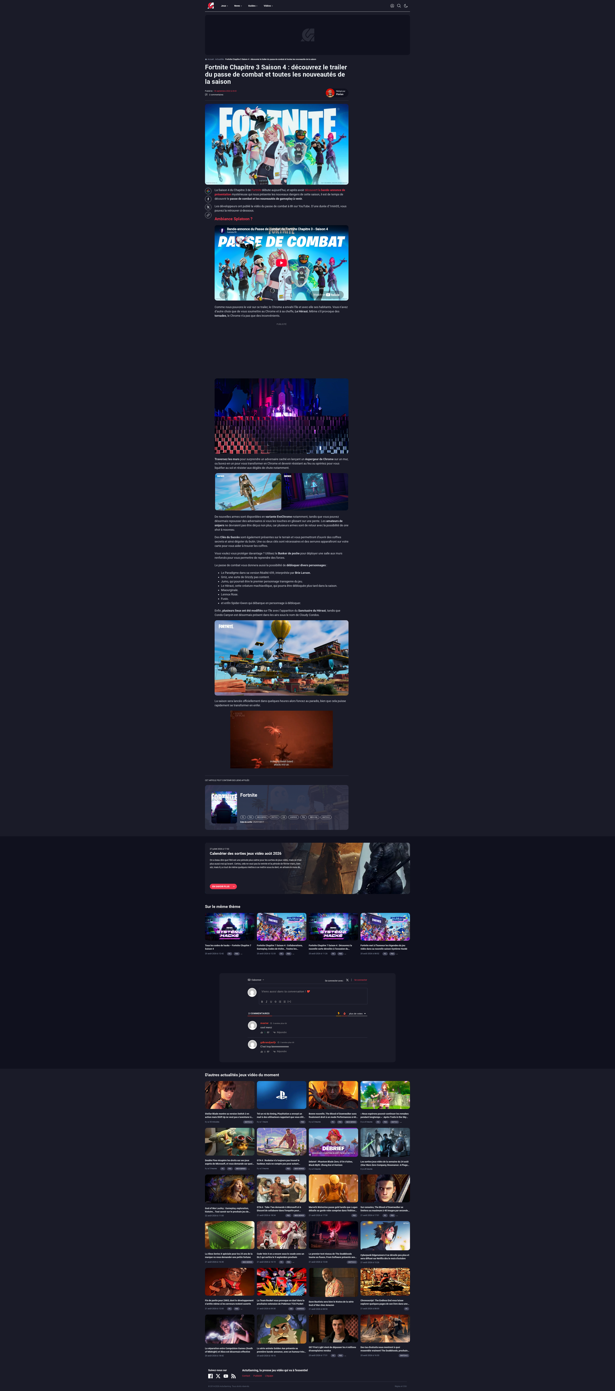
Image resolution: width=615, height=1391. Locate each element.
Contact (246, 1376)
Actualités (219, 59)
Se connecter (360, 980)
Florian (339, 94)
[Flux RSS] (233, 1376)
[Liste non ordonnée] (284, 1002)
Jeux (223, 5)
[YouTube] (226, 1376)
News (237, 5)
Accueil (211, 59)
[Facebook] (210, 1376)
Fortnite (248, 795)
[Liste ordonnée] (280, 1002)
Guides (251, 5)
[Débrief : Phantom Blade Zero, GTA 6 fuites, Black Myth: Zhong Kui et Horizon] (333, 1142)
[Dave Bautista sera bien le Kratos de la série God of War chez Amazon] (333, 1282)
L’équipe (269, 1376)
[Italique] (266, 1002)
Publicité (257, 1376)
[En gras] (262, 1002)
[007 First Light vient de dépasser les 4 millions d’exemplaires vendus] (333, 1328)
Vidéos (267, 5)
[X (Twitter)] (218, 1376)
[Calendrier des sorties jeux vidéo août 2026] (307, 868)
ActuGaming (210, 6)
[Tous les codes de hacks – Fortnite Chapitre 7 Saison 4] (229, 926)
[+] (289, 1001)
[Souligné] (271, 1002)
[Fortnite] (224, 807)
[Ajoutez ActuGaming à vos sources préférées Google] (208, 191)
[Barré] (275, 1002)
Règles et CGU (401, 1386)
